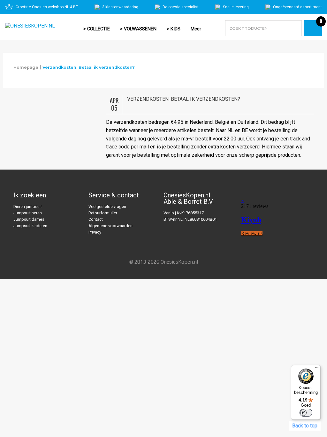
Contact (95, 219)
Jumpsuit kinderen (30, 225)
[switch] (306, 413)
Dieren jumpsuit (27, 206)
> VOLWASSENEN (138, 29)
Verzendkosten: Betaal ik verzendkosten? (88, 67)
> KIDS (173, 29)
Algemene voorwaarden (110, 225)
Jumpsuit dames (28, 219)
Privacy (94, 232)
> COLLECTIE (96, 29)
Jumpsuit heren (27, 213)
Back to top (304, 426)
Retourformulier (102, 213)
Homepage (25, 67)
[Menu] (317, 369)
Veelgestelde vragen (107, 206)
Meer (196, 29)
